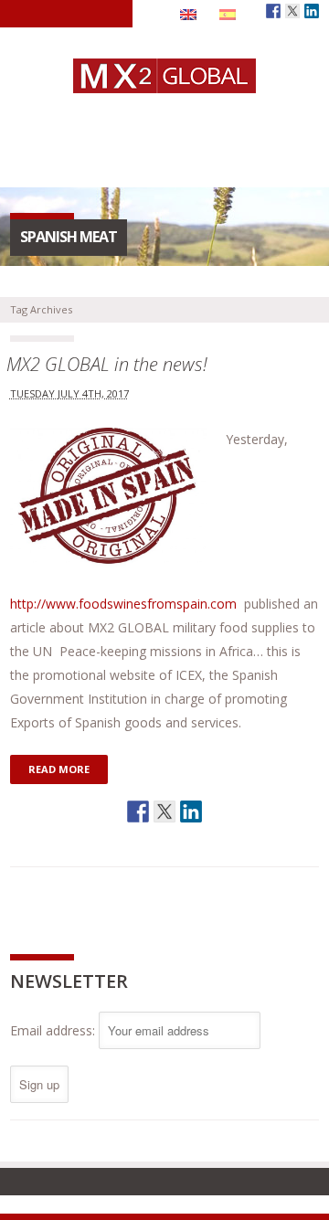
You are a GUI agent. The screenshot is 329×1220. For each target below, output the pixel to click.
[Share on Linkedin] (191, 811)
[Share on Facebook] (138, 811)
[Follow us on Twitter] (292, 11)
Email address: (54, 1030)
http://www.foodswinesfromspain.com (123, 603)
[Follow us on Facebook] (273, 11)
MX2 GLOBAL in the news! (106, 364)
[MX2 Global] (164, 84)
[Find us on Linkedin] (311, 11)
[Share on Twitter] (164, 811)
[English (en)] (188, 13)
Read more (59, 769)
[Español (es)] (227, 13)
